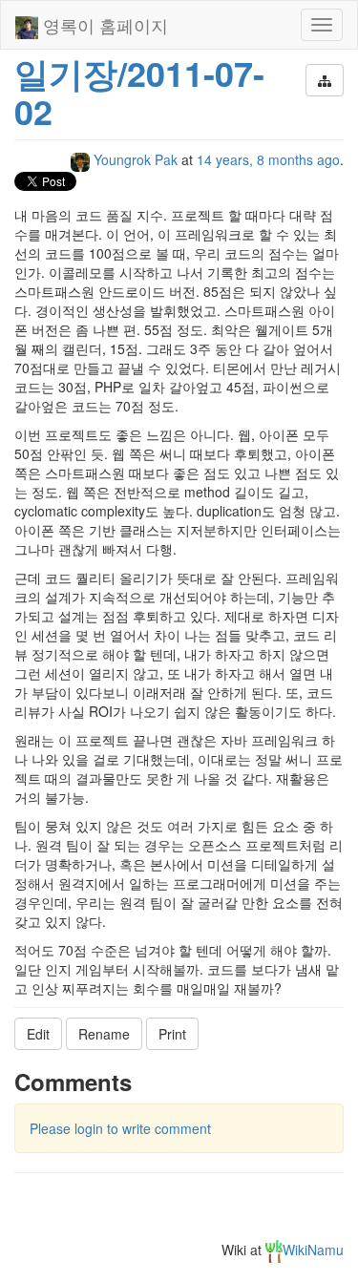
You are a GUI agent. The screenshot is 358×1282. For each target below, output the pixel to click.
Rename (104, 1033)
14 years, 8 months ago (268, 159)
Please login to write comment (120, 1128)
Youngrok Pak (135, 159)
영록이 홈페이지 (103, 24)
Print (172, 1033)
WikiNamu (313, 1249)
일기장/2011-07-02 (139, 92)
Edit (38, 1033)
